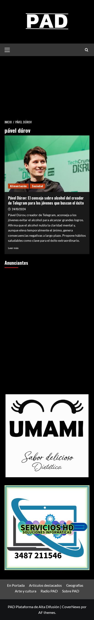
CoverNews (71, 606)
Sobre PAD (70, 591)
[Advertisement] (47, 86)
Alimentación (18, 186)
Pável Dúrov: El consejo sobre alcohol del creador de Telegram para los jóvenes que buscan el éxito (46, 200)
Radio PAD (49, 591)
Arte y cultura (25, 591)
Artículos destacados (45, 585)
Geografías (74, 585)
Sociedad (37, 186)
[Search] (86, 50)
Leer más (13, 248)
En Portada (16, 585)
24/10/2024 (19, 209)
